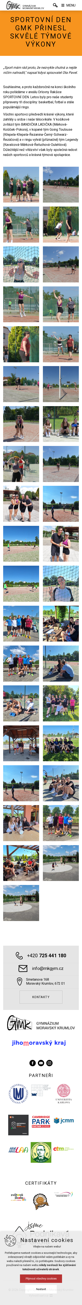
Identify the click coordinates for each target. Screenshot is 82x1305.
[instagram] (49, 1062)
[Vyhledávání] (55, 5)
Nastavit (41, 1289)
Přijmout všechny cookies (41, 1278)
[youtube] (41, 1062)
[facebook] (32, 1062)
